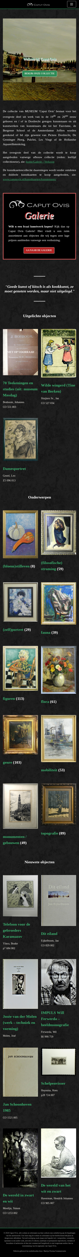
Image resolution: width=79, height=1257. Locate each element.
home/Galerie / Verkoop (40, 161)
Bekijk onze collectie (40, 73)
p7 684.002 (16, 936)
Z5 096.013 (14, 474)
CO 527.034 (58, 394)
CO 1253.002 (18, 1204)
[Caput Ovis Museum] (38, 4)
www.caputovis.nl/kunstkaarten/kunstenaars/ (29, 179)
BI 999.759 (55, 1024)
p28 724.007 (53, 1089)
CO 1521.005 (17, 1110)
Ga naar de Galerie (39, 250)
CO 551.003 (20, 379)
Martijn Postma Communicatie (55, 1251)
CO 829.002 (50, 939)
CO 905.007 (57, 1194)
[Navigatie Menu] (71, 4)
